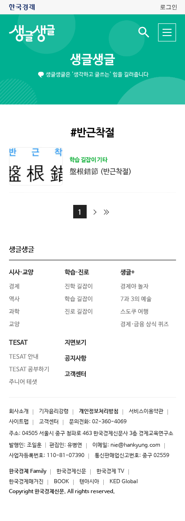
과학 (14, 311)
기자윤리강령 (54, 411)
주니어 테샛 (23, 382)
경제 (14, 286)
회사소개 (19, 411)
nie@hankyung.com (135, 445)
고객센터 (49, 422)
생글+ (127, 272)
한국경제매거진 (26, 482)
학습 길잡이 (79, 299)
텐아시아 (89, 482)
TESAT (18, 342)
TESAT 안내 (24, 356)
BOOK (61, 482)
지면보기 (75, 342)
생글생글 (92, 60)
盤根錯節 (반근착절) (101, 171)
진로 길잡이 (79, 311)
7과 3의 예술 (136, 299)
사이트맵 (19, 422)
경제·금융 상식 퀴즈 (144, 324)
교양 (14, 324)
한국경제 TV (110, 471)
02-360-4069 (109, 422)
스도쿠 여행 (134, 311)
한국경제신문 (71, 471)
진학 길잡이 (79, 286)
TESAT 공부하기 (29, 369)
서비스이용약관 (146, 411)
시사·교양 (21, 272)
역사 (14, 299)
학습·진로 (77, 272)
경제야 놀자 (134, 286)
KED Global (124, 482)
